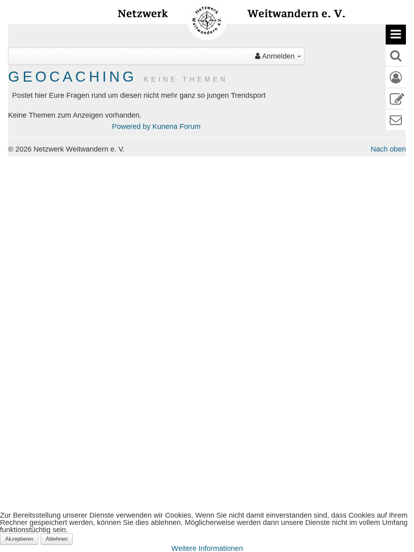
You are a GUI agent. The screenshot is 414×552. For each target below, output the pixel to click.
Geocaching (72, 76)
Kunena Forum (176, 126)
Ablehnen (57, 539)
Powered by (131, 126)
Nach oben (388, 149)
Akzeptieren (19, 539)
